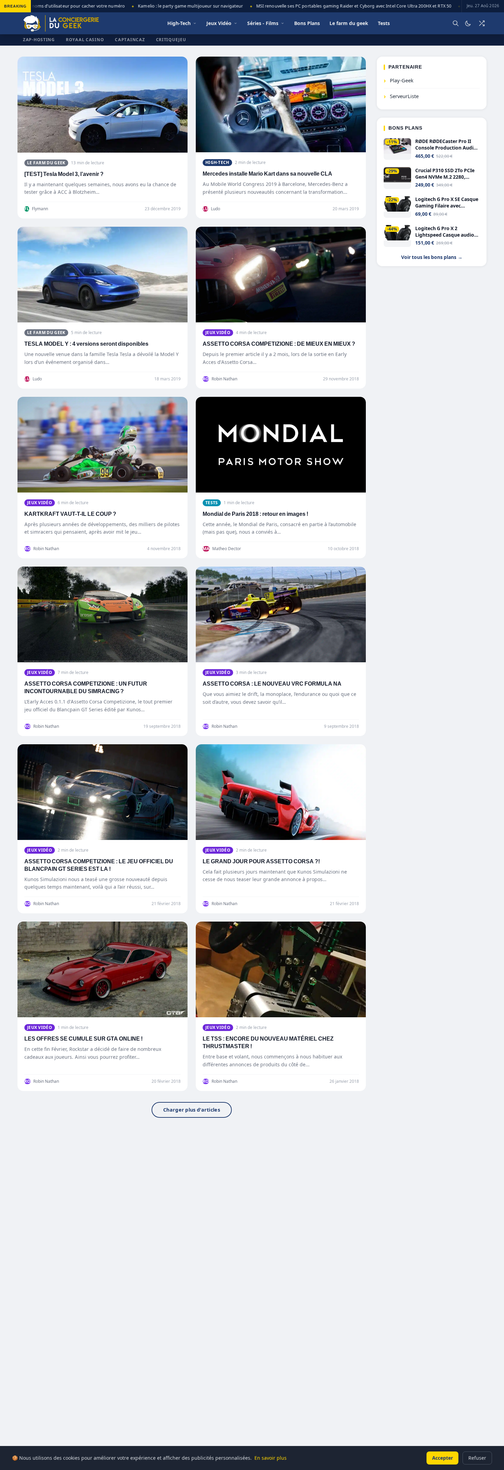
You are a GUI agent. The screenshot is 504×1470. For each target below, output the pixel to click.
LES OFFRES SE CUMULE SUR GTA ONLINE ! (83, 1039)
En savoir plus (270, 1458)
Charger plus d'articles (191, 1110)
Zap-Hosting (39, 39)
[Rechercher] (455, 23)
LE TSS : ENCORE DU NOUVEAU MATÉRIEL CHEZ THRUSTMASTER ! (268, 1042)
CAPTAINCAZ (130, 39)
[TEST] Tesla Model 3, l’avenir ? (64, 174)
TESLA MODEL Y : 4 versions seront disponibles (86, 344)
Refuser (477, 1458)
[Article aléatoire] (482, 23)
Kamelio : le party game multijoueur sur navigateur (172, 6)
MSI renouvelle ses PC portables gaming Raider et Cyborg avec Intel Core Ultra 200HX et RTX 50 (336, 6)
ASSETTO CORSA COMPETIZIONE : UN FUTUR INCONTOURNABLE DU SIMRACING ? (85, 687)
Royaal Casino (85, 39)
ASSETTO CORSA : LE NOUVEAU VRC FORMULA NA (272, 684)
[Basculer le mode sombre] (468, 23)
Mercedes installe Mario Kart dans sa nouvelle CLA (267, 174)
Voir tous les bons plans (432, 257)
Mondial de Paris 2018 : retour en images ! (255, 514)
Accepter (442, 1458)
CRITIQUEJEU (171, 39)
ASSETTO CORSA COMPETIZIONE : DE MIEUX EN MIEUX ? (279, 344)
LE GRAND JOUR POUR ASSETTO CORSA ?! (261, 861)
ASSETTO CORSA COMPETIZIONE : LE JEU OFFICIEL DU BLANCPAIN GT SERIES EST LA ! (98, 865)
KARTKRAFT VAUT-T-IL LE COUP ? (70, 514)
